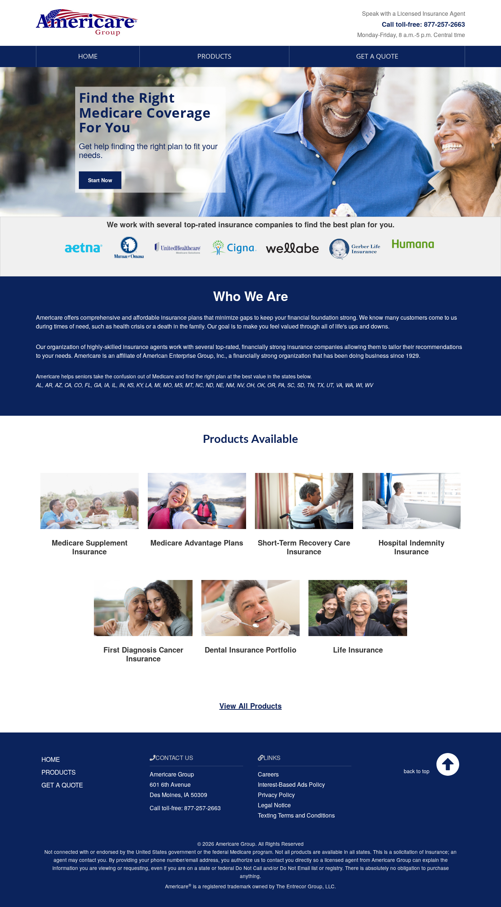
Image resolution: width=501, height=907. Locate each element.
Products (214, 56)
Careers (268, 774)
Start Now (100, 180)
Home (88, 56)
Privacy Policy (276, 794)
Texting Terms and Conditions (296, 815)
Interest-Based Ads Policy (291, 784)
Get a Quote (377, 56)
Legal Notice (274, 805)
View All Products (250, 705)
